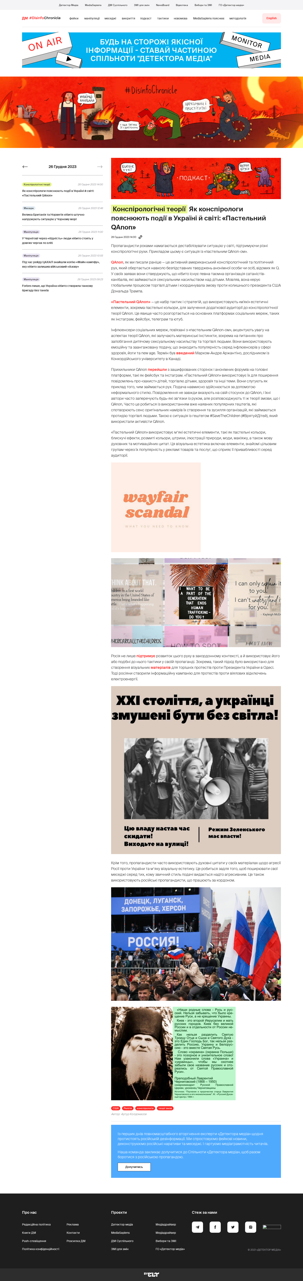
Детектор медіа (122, 1224)
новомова (180, 18)
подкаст (146, 18)
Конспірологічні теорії (149, 209)
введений (185, 353)
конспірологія (145, 1108)
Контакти (73, 1233)
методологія (237, 18)
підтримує (145, 655)
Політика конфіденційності (40, 1249)
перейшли (157, 369)
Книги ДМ (29, 1233)
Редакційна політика (36, 1224)
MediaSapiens (93, 5)
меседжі (110, 18)
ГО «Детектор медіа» (231, 5)
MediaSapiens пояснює (208, 18)
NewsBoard (162, 5)
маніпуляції (92, 18)
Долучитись (134, 1167)
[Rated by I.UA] (272, 1227)
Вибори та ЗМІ (203, 5)
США (116, 1108)
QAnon (117, 262)
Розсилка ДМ (76, 1241)
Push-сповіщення (34, 1241)
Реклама (73, 1224)
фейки (74, 18)
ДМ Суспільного (117, 5)
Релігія (128, 1108)
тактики (163, 18)
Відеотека (182, 5)
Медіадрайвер (166, 1224)
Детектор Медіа (68, 5)
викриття (128, 18)
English (272, 18)
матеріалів (161, 667)
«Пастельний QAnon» (130, 301)
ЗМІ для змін (141, 5)
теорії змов (165, 1108)
